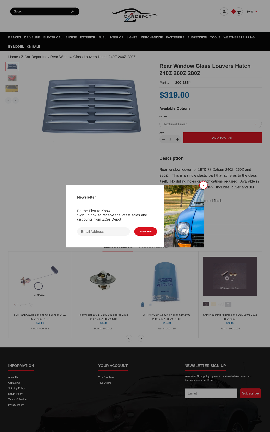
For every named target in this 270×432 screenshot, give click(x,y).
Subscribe (146, 231)
